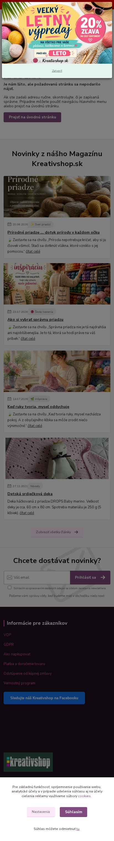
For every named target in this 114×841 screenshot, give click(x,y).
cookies (84, 796)
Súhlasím (73, 812)
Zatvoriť (57, 71)
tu (77, 829)
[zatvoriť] (102, 10)
